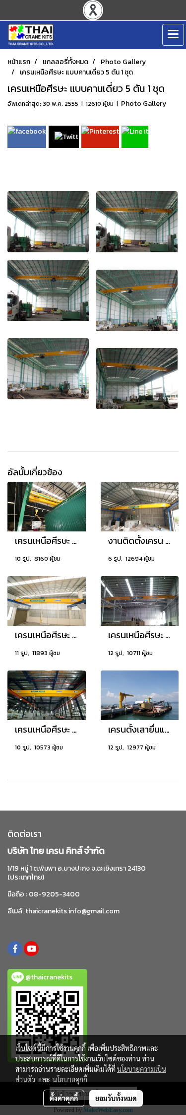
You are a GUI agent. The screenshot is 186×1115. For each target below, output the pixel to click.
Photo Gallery (143, 103)
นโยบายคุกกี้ (70, 1079)
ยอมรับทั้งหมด (116, 1098)
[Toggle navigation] (173, 35)
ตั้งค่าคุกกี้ (64, 1098)
